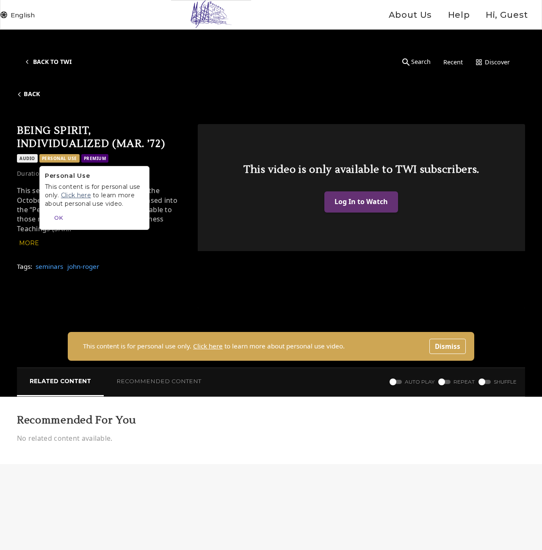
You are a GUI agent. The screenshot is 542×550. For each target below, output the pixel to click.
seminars (49, 266)
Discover (497, 62)
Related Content (60, 381)
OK (58, 217)
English (23, 15)
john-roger (83, 266)
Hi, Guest (507, 15)
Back (32, 94)
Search (421, 62)
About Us (410, 15)
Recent (453, 62)
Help (459, 15)
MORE (29, 243)
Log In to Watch (361, 201)
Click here (208, 346)
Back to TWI (52, 62)
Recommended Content (158, 381)
